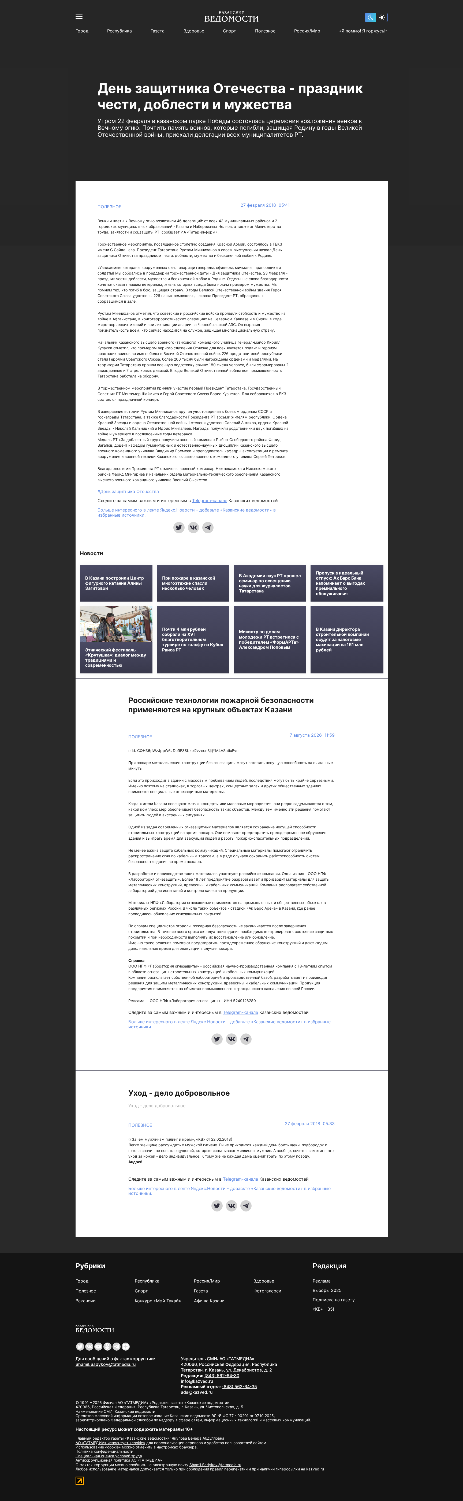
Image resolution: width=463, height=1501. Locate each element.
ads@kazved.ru (197, 1392)
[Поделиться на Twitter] (179, 527)
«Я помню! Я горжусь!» (363, 31)
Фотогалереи (267, 1291)
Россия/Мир (307, 31)
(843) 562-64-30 (221, 1375)
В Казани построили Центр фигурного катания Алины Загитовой (114, 583)
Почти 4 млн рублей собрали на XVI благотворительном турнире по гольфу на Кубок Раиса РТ (192, 640)
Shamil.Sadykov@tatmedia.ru (106, 1364)
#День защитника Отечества (128, 491)
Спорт (229, 31)
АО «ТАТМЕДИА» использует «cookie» (110, 1442)
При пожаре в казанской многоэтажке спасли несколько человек (188, 583)
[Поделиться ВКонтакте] (193, 527)
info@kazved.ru (197, 1381)
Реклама (322, 1281)
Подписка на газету (334, 1299)
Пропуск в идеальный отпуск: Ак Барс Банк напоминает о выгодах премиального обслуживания (340, 583)
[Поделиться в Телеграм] (208, 527)
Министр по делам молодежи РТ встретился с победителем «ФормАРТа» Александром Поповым (269, 639)
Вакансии (86, 1300)
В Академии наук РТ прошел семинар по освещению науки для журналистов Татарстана (270, 583)
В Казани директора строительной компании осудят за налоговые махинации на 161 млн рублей (342, 640)
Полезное (265, 31)
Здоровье (194, 31)
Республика (119, 31)
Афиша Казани (209, 1300)
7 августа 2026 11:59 (312, 735)
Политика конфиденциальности (104, 1451)
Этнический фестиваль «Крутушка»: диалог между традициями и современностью (115, 657)
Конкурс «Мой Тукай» (158, 1300)
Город (82, 31)
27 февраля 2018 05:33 (310, 1123)
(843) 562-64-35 (239, 1386)
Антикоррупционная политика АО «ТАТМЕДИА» (119, 1460)
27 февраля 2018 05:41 (265, 205)
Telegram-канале (209, 500)
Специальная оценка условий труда (109, 1456)
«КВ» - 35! (323, 1309)
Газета (158, 31)
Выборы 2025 (327, 1290)
